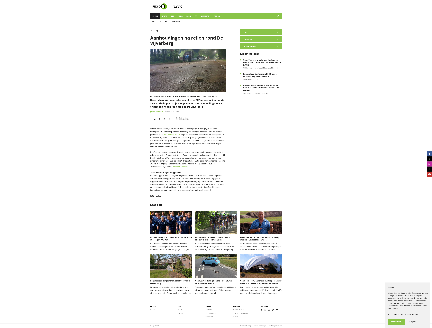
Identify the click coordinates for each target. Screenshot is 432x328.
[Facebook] (261, 310)
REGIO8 (217, 16)
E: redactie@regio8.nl (241, 313)
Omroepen (205, 16)
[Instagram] (269, 310)
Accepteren (396, 322)
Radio (188, 16)
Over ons (209, 310)
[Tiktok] (273, 310)
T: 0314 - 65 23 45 (238, 310)
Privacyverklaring (245, 326)
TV (196, 16)
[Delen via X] (164, 119)
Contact (236, 317)
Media (180, 16)
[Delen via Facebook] (159, 119)
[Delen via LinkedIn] (154, 119)
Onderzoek (176, 21)
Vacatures (209, 317)
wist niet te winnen (172, 134)
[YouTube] (277, 310)
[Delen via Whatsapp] (169, 119)
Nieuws (155, 16)
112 (172, 16)
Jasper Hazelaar (156, 111)
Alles (153, 21)
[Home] (159, 6)
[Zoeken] (278, 16)
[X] (265, 310)
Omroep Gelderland (180, 166)
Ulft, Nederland (183, 6)
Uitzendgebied (211, 313)
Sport (164, 16)
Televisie (180, 313)
